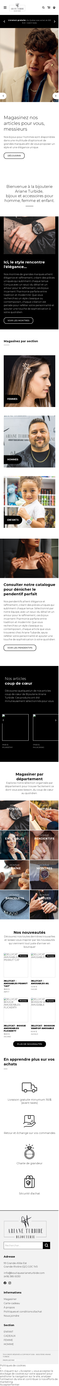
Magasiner (10, 1299)
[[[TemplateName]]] (15, 731)
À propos (9, 1307)
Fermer (15, 1384)
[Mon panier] (48, 7)
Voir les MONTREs (18, 320)
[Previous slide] (4, 21)
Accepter (5, 1384)
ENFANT (8, 1331)
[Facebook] (5, 1283)
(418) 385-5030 (12, 1276)
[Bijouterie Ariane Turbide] (29, 381)
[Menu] (5, 7)
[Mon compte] (54, 7)
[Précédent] (3, 96)
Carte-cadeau (12, 1303)
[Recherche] (43, 7)
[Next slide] (54, 21)
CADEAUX (9, 1336)
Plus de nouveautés (29, 1044)
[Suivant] (56, 96)
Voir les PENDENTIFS (19, 647)
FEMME (8, 1340)
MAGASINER (14, 152)
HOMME (9, 1344)
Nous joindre (11, 1315)
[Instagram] (9, 1283)
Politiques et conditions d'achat (23, 1311)
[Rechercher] (46, 1245)
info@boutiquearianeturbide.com (24, 1273)
